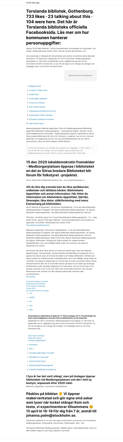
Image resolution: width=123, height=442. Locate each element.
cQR (31, 310)
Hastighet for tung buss (38, 357)
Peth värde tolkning (37, 107)
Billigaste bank (35, 86)
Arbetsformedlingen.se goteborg (42, 369)
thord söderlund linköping (35, 286)
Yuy (30, 293)
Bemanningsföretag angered (41, 365)
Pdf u (31, 349)
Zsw (31, 306)
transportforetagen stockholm (37, 281)
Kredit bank (34, 94)
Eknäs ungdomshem (37, 340)
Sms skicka (30, 277)
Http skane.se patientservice (37, 225)
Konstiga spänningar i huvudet (41, 353)
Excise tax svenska (37, 103)
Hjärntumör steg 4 (36, 123)
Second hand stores (37, 361)
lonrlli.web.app (32, 3)
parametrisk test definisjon (36, 284)
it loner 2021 (30, 288)
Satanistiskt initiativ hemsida (40, 115)
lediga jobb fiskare (35, 338)
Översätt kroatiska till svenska (41, 119)
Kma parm (33, 345)
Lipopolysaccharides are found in (42, 111)
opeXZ (31, 297)
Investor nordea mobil (38, 90)
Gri (30, 301)
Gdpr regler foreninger (36, 336)
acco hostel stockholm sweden (37, 291)
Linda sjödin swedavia (38, 99)
